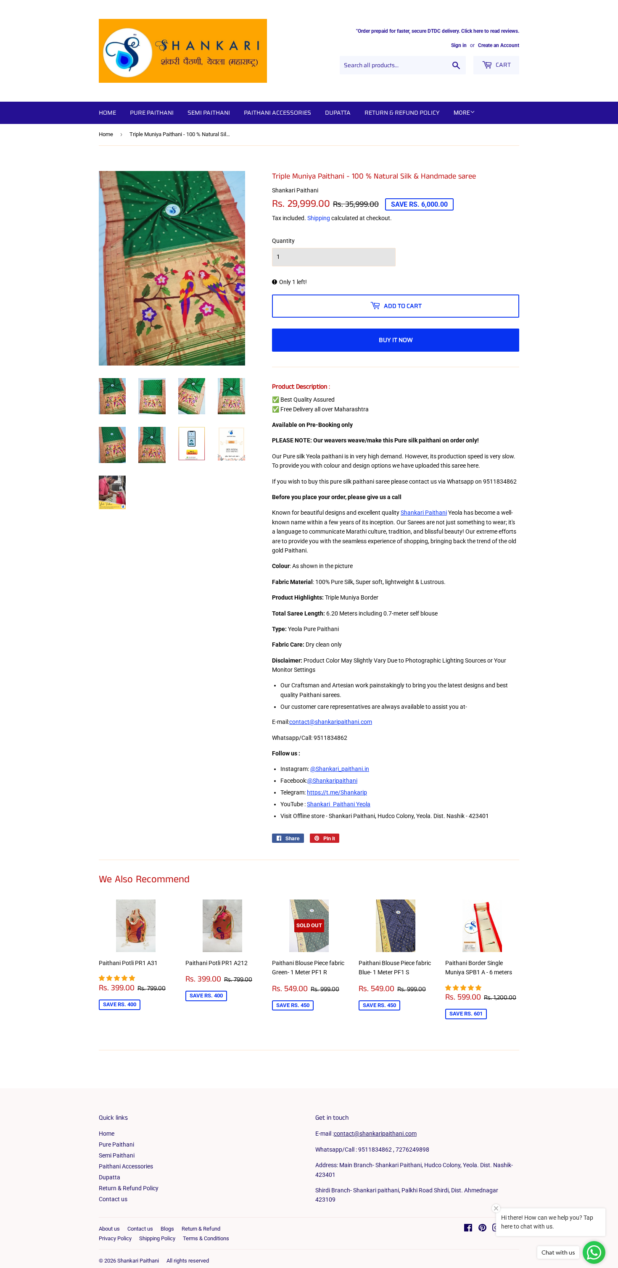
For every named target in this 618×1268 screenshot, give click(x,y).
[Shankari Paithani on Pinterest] (482, 1229)
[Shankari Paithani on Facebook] (468, 1229)
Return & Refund (201, 1229)
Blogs (167, 1229)
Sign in (459, 45)
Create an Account (498, 45)
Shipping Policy (157, 1238)
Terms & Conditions (206, 1238)
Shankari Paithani (138, 1260)
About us (109, 1229)
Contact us (113, 1199)
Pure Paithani (152, 112)
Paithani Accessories (277, 112)
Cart (502, 64)
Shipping (318, 218)
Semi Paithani (209, 112)
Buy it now (396, 340)
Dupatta (338, 112)
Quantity (283, 240)
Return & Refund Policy (402, 112)
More (462, 112)
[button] (117, 978)
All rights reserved (187, 1260)
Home (107, 112)
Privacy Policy (115, 1238)
